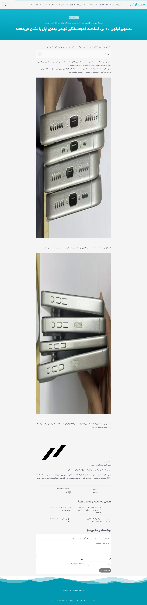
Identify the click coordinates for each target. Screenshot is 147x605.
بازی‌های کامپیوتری (76, 5)
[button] (4, 4)
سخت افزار (64, 5)
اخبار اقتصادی (67, 591)
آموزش (44, 5)
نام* (110, 559)
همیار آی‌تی (137, 5)
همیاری (35, 5)
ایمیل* (82, 559)
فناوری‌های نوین (117, 5)
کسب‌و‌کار (54, 5)
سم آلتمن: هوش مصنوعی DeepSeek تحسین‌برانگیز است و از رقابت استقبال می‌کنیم (89, 509)
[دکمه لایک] (69, 492)
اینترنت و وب (90, 5)
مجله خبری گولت (78, 591)
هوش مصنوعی (103, 5)
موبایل (92, 23)
